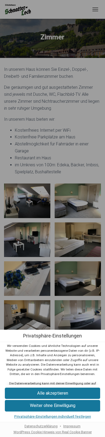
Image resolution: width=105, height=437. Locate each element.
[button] (52, 393)
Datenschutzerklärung (41, 426)
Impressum (71, 426)
